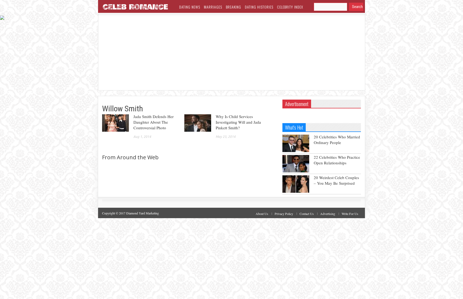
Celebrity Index (290, 7)
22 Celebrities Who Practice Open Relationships (337, 159)
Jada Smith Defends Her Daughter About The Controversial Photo (153, 122)
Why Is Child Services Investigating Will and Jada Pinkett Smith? (238, 122)
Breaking (233, 7)
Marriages (213, 7)
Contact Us (307, 213)
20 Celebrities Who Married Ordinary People (337, 139)
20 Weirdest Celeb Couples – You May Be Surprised (336, 180)
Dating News (189, 7)
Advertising (327, 213)
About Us (262, 213)
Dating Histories (259, 7)
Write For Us (350, 213)
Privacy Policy (284, 213)
